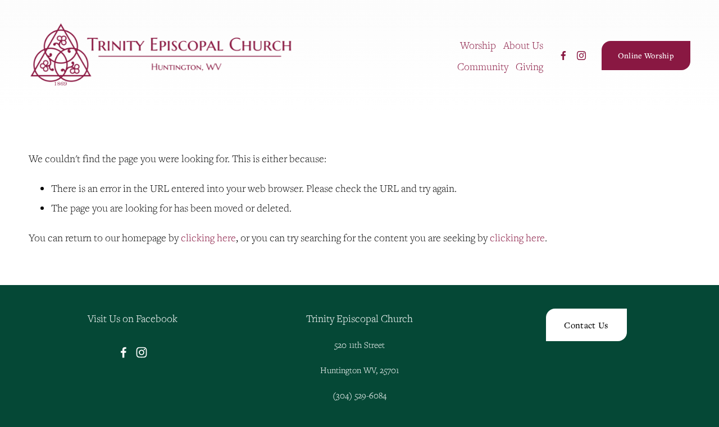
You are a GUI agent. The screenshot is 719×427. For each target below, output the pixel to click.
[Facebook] (563, 55)
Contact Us (586, 324)
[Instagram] (581, 55)
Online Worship (646, 55)
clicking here (208, 237)
